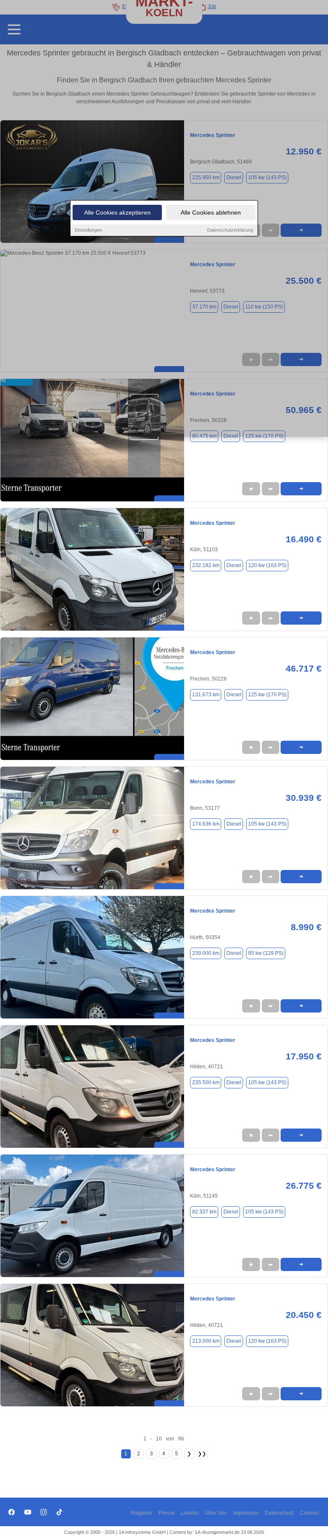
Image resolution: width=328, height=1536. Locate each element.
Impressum (246, 1513)
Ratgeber (141, 1513)
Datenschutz (279, 1513)
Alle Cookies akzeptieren (117, 212)
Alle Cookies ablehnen (211, 212)
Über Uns (216, 1513)
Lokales (190, 1513)
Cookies (309, 1513)
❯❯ (202, 1454)
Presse (166, 1513)
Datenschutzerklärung (230, 230)
